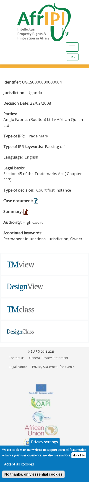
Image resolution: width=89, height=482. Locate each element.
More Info (79, 455)
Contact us (16, 358)
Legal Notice (18, 367)
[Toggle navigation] (72, 47)
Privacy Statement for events (53, 367)
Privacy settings (44, 441)
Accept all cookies (19, 464)
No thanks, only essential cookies (33, 474)
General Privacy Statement (48, 358)
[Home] (39, 22)
